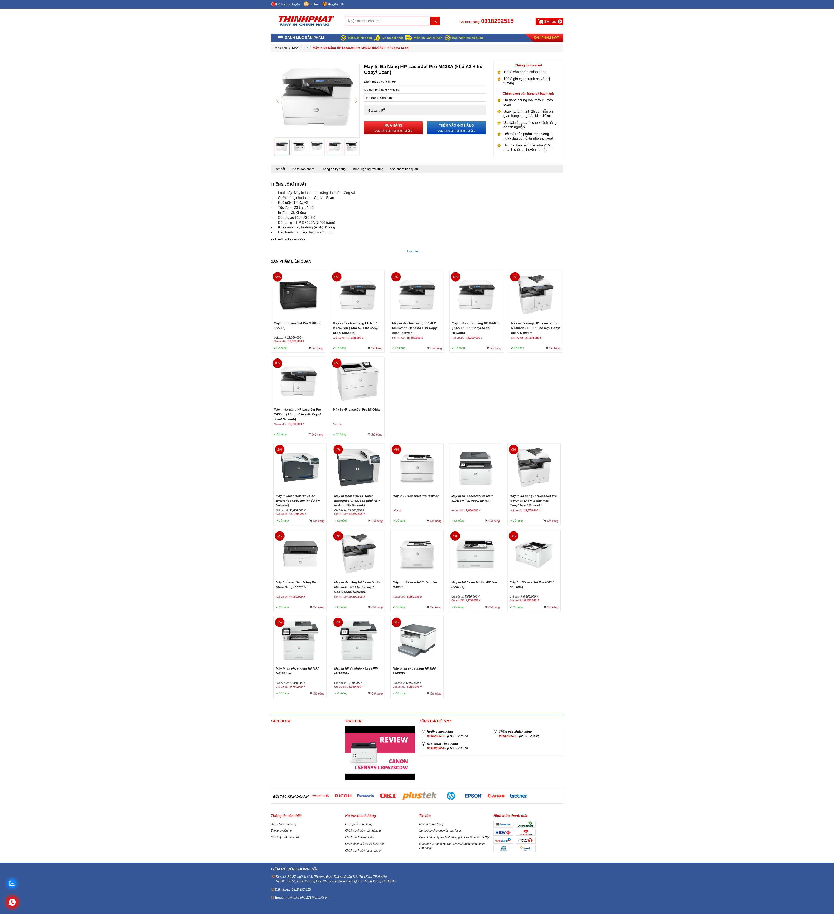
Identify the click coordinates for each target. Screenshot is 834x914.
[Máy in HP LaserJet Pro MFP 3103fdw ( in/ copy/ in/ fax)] (475, 467)
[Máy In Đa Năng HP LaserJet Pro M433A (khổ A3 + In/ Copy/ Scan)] (317, 97)
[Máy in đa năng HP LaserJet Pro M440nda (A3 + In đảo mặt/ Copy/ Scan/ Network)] (534, 467)
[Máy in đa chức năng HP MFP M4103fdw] (300, 640)
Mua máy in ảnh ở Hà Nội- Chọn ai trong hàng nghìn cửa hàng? (452, 846)
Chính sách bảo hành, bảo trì (363, 850)
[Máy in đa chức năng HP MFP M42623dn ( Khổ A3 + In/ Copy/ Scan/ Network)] (357, 294)
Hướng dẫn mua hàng (358, 824)
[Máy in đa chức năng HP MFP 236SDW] (417, 640)
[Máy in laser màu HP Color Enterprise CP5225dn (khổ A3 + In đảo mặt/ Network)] (358, 467)
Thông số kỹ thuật (333, 169)
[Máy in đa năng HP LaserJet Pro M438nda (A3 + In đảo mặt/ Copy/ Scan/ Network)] (535, 294)
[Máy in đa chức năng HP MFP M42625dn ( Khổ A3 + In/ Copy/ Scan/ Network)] (417, 294)
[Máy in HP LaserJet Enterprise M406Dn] (417, 553)
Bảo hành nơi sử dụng (467, 37)
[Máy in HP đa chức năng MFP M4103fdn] (358, 640)
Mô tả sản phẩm (302, 169)
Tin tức (314, 4)
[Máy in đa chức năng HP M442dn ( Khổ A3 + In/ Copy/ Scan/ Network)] (476, 294)
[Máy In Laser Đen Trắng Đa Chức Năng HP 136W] (300, 553)
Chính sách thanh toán (359, 837)
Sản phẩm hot (546, 37)
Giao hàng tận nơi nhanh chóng (393, 127)
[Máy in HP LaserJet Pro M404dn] (417, 467)
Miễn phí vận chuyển (428, 37)
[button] (356, 100)
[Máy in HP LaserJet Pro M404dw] (357, 381)
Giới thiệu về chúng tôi (285, 837)
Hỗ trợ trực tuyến (288, 4)
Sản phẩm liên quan (404, 169)
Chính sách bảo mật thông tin (363, 830)
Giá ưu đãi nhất (392, 37)
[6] (320, 796)
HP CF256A (305, 222)
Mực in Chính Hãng (431, 824)
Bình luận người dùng (368, 169)
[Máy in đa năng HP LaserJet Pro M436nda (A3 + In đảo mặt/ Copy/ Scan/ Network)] (358, 553)
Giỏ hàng (317, 348)
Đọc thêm (413, 251)
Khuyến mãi (335, 4)
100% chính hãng (360, 37)
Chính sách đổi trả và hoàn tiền (364, 843)
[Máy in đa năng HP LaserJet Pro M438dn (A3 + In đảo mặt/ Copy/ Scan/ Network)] (298, 381)
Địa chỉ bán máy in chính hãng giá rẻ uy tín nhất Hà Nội (454, 837)
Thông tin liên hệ (281, 830)
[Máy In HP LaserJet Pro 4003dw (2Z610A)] (475, 553)
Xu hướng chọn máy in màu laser (440, 830)
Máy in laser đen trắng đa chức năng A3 (324, 193)
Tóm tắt (279, 169)
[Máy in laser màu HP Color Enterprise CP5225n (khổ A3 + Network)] (300, 467)
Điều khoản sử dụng (283, 824)
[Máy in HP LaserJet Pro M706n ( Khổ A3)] (298, 294)
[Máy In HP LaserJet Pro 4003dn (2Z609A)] (533, 553)
